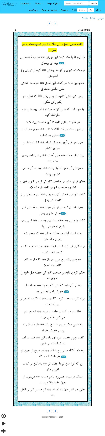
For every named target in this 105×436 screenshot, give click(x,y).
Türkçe (92, 18)
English (85, 18)
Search (94, 3)
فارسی (100, 18)
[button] (25, 3)
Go (91, 10)
